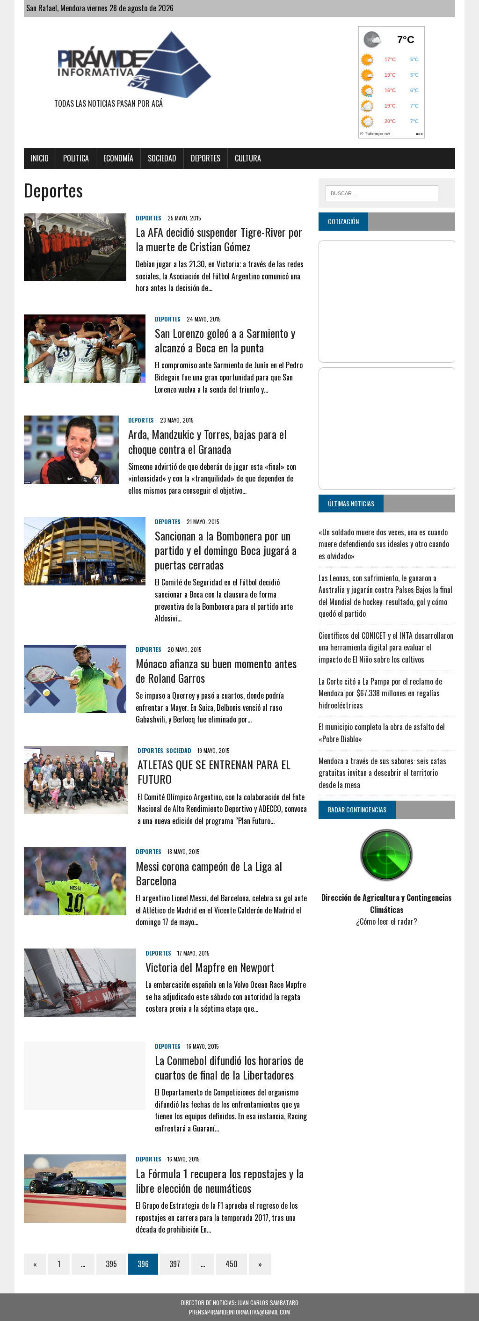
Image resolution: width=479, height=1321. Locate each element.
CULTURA (248, 158)
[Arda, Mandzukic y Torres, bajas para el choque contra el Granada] (71, 477)
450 (231, 1264)
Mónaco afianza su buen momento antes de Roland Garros (216, 670)
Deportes (205, 158)
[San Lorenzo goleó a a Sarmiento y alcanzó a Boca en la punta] (84, 376)
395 (111, 1264)
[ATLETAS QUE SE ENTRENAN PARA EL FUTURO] (76, 808)
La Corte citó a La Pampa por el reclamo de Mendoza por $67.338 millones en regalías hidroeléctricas (380, 693)
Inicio (40, 158)
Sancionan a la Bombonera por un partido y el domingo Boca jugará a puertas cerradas (226, 550)
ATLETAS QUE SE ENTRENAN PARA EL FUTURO (214, 771)
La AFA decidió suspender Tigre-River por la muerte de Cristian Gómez (219, 239)
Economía (118, 158)
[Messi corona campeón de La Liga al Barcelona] (75, 909)
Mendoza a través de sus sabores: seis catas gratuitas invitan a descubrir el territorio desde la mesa (382, 772)
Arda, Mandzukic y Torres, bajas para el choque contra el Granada (207, 441)
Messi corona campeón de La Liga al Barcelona (209, 873)
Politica (76, 158)
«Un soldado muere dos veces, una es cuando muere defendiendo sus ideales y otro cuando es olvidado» (384, 544)
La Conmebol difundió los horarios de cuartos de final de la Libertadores (229, 1067)
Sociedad (162, 158)
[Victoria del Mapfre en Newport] (80, 1010)
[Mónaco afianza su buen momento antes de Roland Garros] (75, 706)
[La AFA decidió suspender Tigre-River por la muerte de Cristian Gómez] (75, 275)
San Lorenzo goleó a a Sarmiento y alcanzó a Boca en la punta (225, 340)
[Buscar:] (382, 191)
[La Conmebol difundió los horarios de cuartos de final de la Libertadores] (84, 1103)
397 (174, 1264)
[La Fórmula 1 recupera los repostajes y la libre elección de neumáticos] (75, 1216)
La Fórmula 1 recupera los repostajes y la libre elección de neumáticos (220, 1180)
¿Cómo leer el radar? (386, 921)
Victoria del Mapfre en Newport (210, 966)
